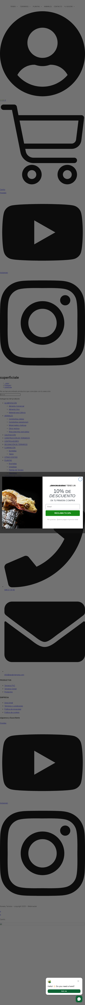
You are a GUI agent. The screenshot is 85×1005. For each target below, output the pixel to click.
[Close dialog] (80, 479)
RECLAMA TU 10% (62, 513)
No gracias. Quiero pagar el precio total (62, 519)
